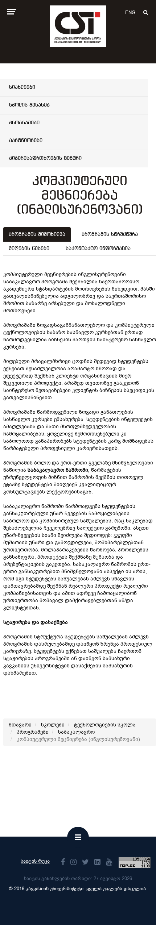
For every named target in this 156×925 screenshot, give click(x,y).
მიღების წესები (29, 248)
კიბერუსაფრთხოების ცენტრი (45, 158)
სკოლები (53, 724)
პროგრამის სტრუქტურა (110, 234)
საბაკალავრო (76, 732)
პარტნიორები (25, 140)
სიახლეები (22, 87)
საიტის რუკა (35, 861)
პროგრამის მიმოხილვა (37, 234)
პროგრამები (24, 122)
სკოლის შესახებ (29, 105)
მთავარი (20, 724)
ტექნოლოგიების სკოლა (105, 724)
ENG (130, 12)
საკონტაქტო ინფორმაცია (98, 248)
